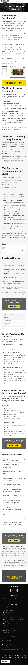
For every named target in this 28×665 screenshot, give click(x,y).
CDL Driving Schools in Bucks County (14, 617)
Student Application (9, 628)
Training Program (9, 612)
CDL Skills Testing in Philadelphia (13, 598)
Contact (6, 614)
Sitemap (6, 632)
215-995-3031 (19, 1)
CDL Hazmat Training (10, 625)
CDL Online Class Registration (12, 623)
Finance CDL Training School (12, 630)
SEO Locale (14, 659)
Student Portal (8, 610)
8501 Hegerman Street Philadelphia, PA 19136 (14, 649)
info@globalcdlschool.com (11, 645)
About (6, 608)
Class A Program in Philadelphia (12, 601)
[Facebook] (12, 590)
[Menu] (26, 1)
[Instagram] (16, 590)
